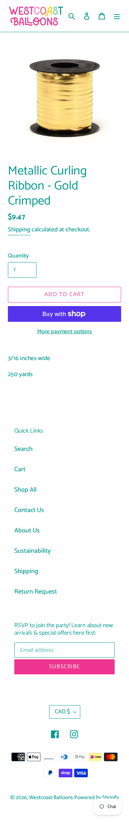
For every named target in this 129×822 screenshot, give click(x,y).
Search (23, 449)
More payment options (64, 332)
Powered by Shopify (96, 797)
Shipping (19, 230)
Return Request (35, 591)
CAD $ (62, 712)
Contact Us (29, 510)
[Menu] (116, 16)
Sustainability (32, 551)
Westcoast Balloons (51, 797)
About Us (27, 530)
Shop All (25, 489)
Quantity (18, 256)
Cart (19, 469)
